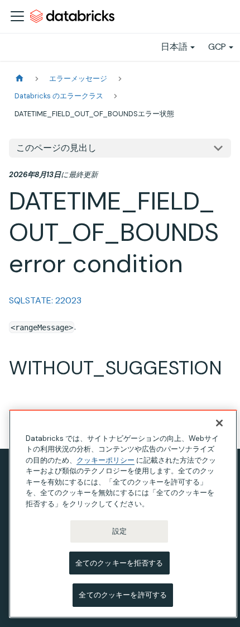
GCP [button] (217, 47)
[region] (123, 514)
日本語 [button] (174, 47)
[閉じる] (219, 423)
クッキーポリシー (105, 460)
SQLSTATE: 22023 (45, 300)
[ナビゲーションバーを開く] (17, 16)
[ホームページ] (19, 78)
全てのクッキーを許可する (123, 595)
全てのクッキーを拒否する (119, 563)
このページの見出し (56, 148)
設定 (119, 531)
